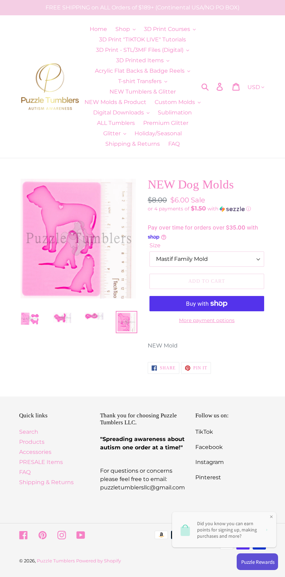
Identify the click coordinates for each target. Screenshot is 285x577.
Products (31, 442)
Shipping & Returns (46, 482)
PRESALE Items (41, 462)
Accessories (35, 452)
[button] (207, 208)
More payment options (207, 320)
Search (28, 431)
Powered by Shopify (98, 560)
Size (155, 245)
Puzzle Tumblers (56, 560)
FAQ (25, 472)
